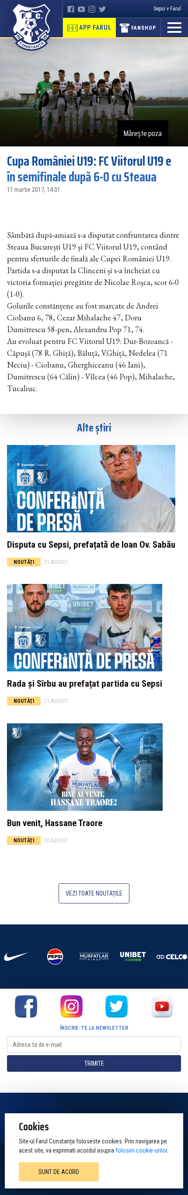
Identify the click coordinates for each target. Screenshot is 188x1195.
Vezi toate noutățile (94, 893)
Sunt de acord (58, 1171)
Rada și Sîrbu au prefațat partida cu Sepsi (84, 683)
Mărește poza (143, 133)
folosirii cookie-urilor (141, 1150)
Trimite (94, 1063)
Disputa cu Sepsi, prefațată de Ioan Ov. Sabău (91, 544)
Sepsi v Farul (167, 9)
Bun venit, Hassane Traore (54, 823)
